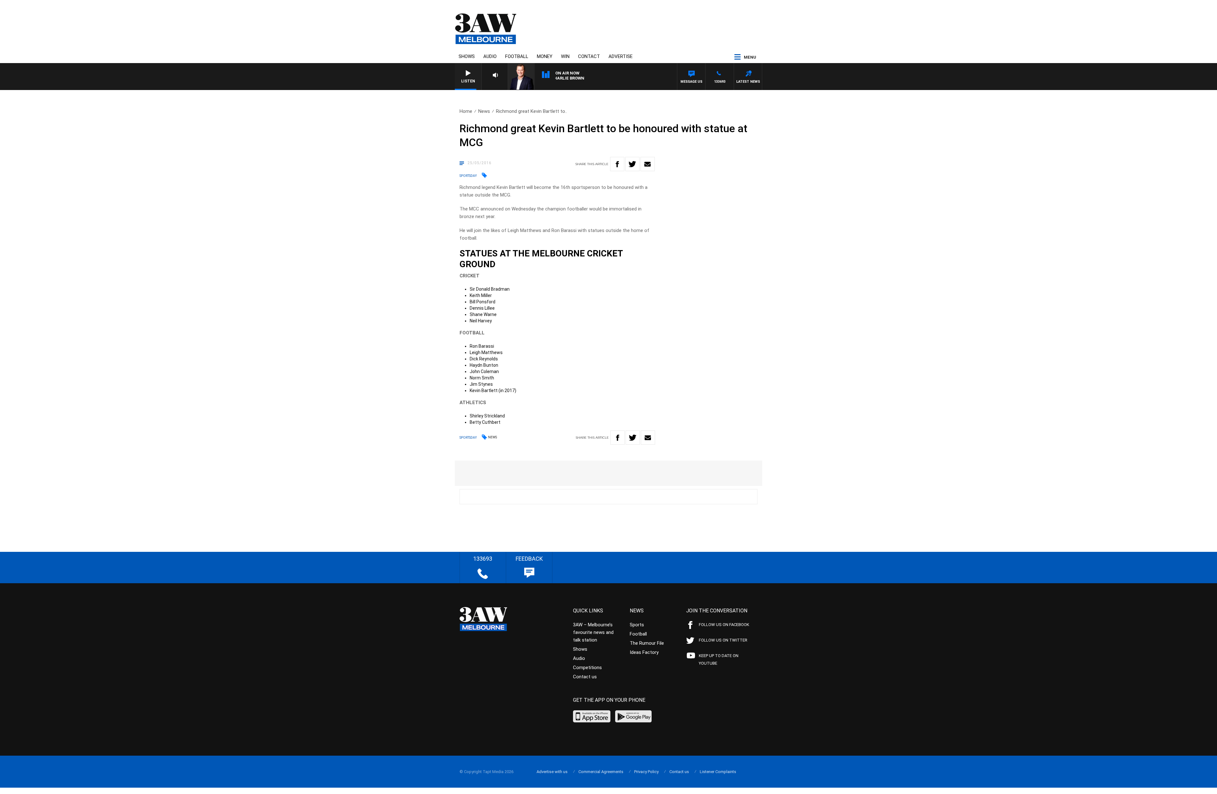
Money (544, 56)
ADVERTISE (620, 56)
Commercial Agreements (600, 771)
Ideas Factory (644, 652)
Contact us (585, 677)
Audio (490, 56)
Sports (637, 625)
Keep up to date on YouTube (718, 659)
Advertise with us (552, 771)
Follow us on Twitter (723, 640)
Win (565, 56)
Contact (589, 56)
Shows (467, 56)
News (484, 111)
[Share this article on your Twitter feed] (632, 164)
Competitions (587, 667)
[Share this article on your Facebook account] (617, 164)
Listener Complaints (718, 771)
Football (516, 56)
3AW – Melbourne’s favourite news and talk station (593, 632)
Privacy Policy (646, 771)
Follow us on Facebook (724, 624)
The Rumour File (647, 643)
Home (466, 111)
